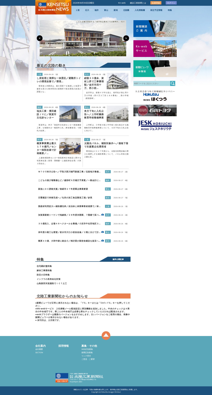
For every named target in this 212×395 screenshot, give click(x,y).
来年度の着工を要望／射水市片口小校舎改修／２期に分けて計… (69, 232)
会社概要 (39, 349)
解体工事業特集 (44, 270)
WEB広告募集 (87, 349)
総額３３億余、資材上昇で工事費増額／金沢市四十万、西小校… (94, 83)
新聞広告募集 (87, 352)
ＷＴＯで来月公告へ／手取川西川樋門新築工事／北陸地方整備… (69, 171)
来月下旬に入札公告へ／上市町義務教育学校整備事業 (94, 114)
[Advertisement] (155, 177)
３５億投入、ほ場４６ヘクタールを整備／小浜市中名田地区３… (69, 223)
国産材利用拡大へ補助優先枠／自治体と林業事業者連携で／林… (69, 206)
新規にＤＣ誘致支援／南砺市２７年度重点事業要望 (63, 188)
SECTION (39, 352)
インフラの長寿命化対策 (49, 279)
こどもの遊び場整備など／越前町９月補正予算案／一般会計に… (69, 180)
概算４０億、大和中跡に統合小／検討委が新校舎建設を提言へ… (69, 240)
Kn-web (122, 2)
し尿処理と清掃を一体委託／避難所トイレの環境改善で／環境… (59, 79)
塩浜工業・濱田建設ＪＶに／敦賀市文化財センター (46, 114)
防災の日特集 (43, 274)
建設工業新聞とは (138, 2)
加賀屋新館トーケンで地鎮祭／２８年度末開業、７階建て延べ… (69, 214)
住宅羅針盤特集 (44, 266)
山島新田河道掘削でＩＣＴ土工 (52, 283)
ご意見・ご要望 (88, 359)
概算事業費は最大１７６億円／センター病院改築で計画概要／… (46, 148)
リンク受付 (86, 355)
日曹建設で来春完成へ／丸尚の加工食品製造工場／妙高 (65, 197)
